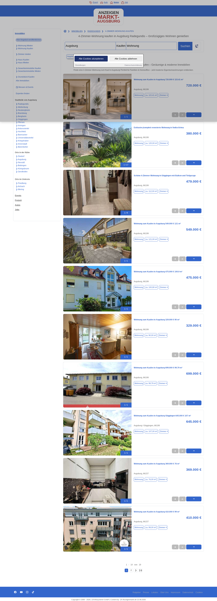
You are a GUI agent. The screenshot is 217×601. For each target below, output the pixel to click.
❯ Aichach (20, 186)
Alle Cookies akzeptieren (91, 58)
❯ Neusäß (20, 162)
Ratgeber (137, 592)
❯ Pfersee (20, 122)
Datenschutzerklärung (133, 65)
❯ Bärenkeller (22, 147)
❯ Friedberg (21, 183)
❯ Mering (20, 189)
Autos (17, 205)
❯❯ (140, 570)
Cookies (199, 592)
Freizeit (18, 200)
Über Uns (164, 592)
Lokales (154, 592)
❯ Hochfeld (21, 131)
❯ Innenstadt (21, 144)
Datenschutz (188, 592)
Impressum (175, 592)
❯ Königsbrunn (22, 169)
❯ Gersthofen (21, 172)
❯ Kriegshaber (22, 141)
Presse (146, 592)
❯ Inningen (21, 125)
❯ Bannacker (21, 135)
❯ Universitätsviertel (24, 138)
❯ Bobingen (21, 165)
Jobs (17, 210)
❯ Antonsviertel (22, 128)
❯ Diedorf (20, 156)
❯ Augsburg (21, 159)
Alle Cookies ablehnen (126, 58)
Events (18, 195)
